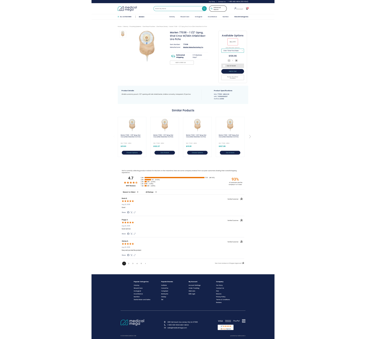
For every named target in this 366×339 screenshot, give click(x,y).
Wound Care (184, 17)
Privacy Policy (220, 297)
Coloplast (164, 291)
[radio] (183, 177)
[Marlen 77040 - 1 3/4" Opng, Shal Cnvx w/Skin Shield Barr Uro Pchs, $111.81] (197, 125)
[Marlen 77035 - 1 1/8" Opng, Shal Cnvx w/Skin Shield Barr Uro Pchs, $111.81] (132, 125)
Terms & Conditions (223, 300)
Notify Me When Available (232, 77)
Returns (218, 294)
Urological (198, 17)
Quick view (132, 137)
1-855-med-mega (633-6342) (238, 1)
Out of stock (165, 152)
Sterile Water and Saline (142, 300)
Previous (114, 136)
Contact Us (222, 2)
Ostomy (172, 17)
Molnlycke (164, 294)
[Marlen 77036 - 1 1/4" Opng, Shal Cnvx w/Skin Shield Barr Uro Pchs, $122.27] (164, 125)
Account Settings (195, 285)
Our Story (212, 2)
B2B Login (192, 294)
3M (162, 300)
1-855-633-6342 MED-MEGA (178, 325)
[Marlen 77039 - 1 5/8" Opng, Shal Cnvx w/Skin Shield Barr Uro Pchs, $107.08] (230, 125)
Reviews (219, 302)
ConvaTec (164, 288)
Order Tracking (194, 288)
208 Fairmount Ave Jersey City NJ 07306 (182, 322)
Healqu (163, 297)
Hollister (164, 285)
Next (250, 136)
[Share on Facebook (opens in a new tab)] (128, 213)
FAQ (217, 291)
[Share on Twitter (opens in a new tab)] (131, 212)
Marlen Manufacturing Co (193, 47)
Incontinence (212, 17)
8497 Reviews (133, 186)
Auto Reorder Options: (233, 47)
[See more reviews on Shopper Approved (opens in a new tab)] (135, 212)
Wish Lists (192, 291)
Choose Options (132, 152)
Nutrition (226, 17)
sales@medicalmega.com (177, 328)
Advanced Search (217, 8)
